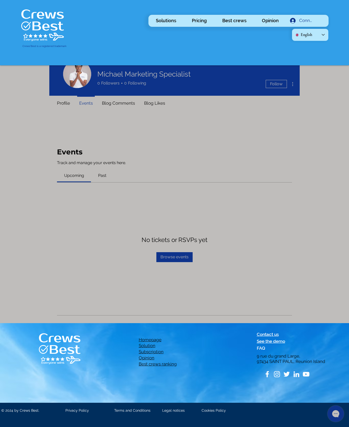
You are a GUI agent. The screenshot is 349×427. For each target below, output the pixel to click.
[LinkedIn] (296, 374)
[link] (74, 175)
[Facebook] (267, 374)
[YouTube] (306, 374)
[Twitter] (287, 374)
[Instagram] (277, 374)
